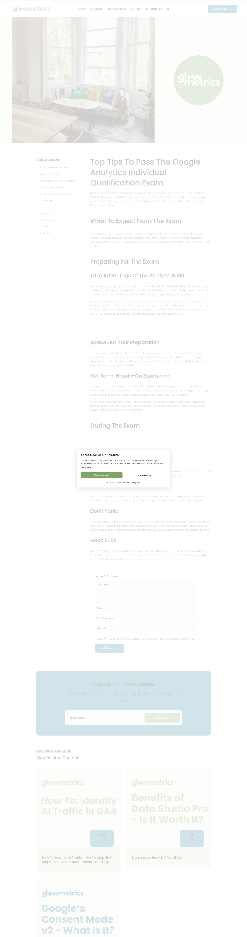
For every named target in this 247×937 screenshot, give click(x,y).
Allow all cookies (101, 475)
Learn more (86, 467)
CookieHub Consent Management (128, 483)
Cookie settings (145, 475)
